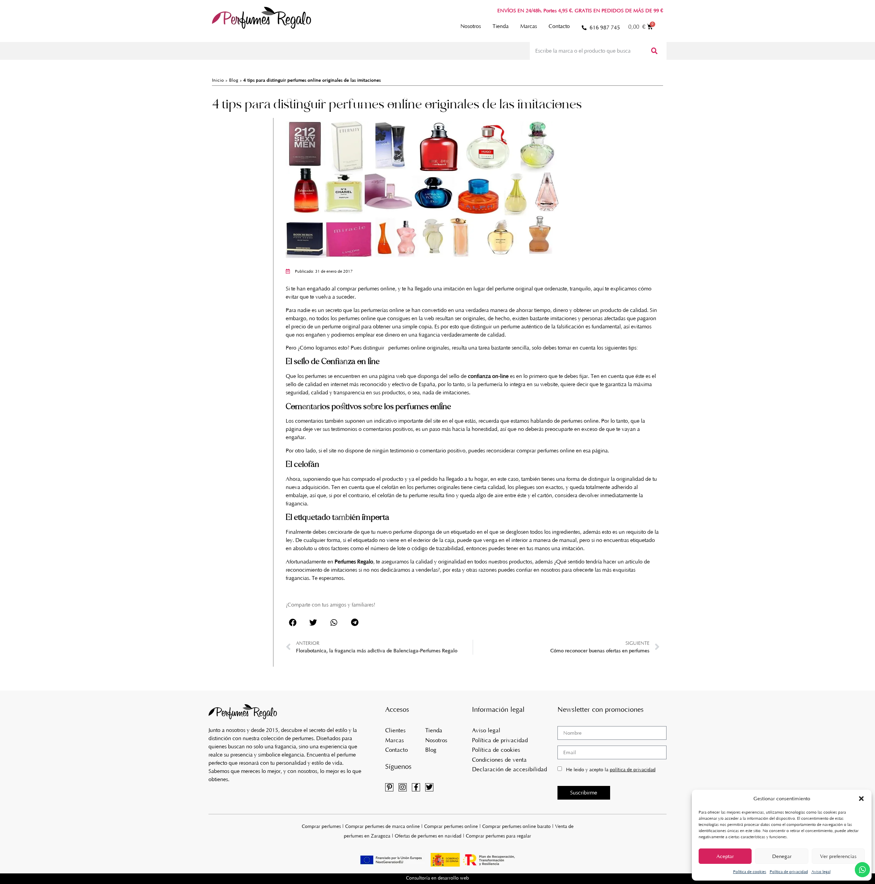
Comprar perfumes (321, 826)
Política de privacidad (789, 871)
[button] (861, 798)
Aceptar (725, 856)
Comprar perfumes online (451, 826)
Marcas (528, 26)
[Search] (654, 51)
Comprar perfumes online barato (516, 826)
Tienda (501, 26)
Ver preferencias (838, 856)
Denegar (782, 856)
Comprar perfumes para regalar (498, 836)
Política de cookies (749, 871)
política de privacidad (633, 770)
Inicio (218, 80)
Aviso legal (821, 871)
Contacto (559, 26)
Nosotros (470, 26)
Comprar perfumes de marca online (382, 826)
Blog (233, 80)
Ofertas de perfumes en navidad (428, 836)
